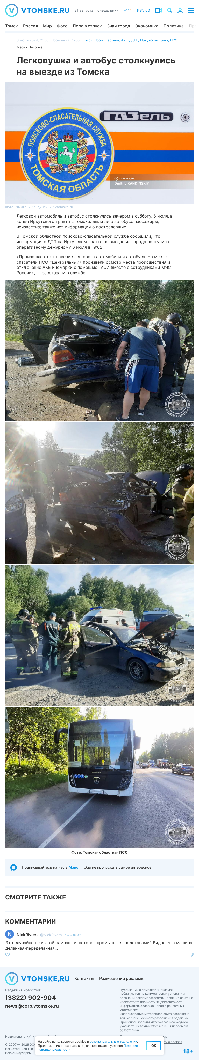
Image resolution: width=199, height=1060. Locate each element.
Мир (47, 25)
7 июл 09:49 (72, 935)
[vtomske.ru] (37, 10)
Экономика (146, 25)
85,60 (143, 10)
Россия (30, 25)
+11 (127, 10)
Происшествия (106, 40)
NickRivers (27, 934)
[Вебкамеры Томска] (158, 10)
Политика (174, 25)
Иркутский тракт (154, 40)
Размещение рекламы (121, 978)
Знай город (118, 25)
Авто (125, 40)
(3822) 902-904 (30, 997)
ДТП (134, 40)
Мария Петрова (29, 47)
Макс (73, 867)
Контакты (84, 978)
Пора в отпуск (87, 25)
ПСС (173, 40)
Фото (62, 25)
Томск (11, 25)
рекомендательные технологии (113, 1041)
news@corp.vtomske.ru (32, 1006)
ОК (153, 1045)
